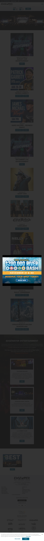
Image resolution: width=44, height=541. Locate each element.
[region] (22, 537)
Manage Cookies (17, 538)
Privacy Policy (28, 536)
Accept (26, 538)
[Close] (42, 534)
